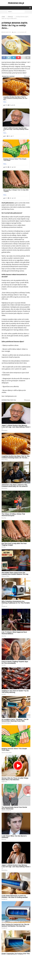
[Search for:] (16, 11)
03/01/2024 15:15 (7, 32)
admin (14, 32)
